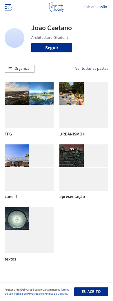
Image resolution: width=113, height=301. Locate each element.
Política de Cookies (55, 294)
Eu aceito (91, 292)
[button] (20, 69)
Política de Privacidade (28, 294)
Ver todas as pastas (91, 68)
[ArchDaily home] (56, 7)
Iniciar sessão (95, 7)
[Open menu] (7, 7)
